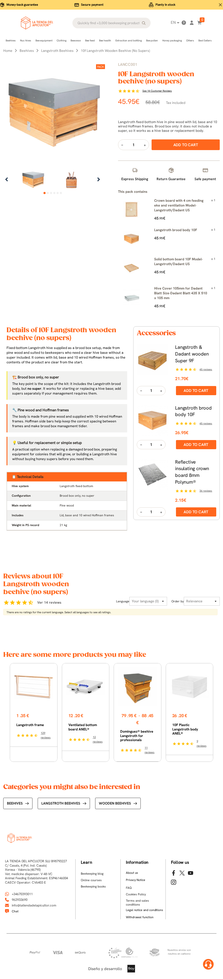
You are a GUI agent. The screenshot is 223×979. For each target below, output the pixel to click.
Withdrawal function (139, 917)
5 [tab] (58, 193)
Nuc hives (25, 40)
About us (132, 873)
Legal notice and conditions (144, 910)
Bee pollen (152, 40)
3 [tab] (51, 193)
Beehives (11, 40)
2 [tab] (48, 193)
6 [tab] (61, 193)
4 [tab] (54, 193)
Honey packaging (172, 40)
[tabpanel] (33, 180)
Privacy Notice (135, 880)
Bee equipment (43, 40)
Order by (177, 601)
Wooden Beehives (115, 803)
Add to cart (196, 390)
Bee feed (90, 40)
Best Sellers (205, 40)
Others (190, 40)
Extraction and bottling (128, 40)
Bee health (105, 40)
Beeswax (76, 40)
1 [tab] (45, 193)
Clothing (61, 40)
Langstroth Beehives (60, 803)
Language (122, 601)
